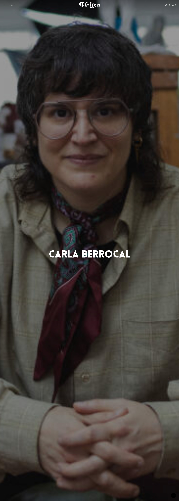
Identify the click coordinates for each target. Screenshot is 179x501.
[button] (11, 5)
